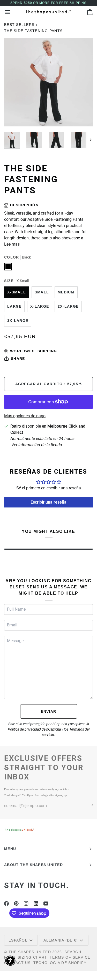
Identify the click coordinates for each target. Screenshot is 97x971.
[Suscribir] (88, 805)
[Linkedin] (36, 903)
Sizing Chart (32, 957)
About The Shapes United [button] (33, 865)
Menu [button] (10, 849)
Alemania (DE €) (60, 940)
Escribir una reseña (48, 502)
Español (18, 940)
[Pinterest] (16, 903)
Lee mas (12, 244)
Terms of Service (70, 957)
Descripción (24, 205)
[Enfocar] (13, 116)
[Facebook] (6, 903)
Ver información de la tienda (36, 444)
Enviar (48, 711)
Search (72, 952)
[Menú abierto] (12, 12)
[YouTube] (45, 903)
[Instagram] (26, 903)
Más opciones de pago (25, 415)
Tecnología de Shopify (59, 963)
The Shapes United (30, 952)
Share (18, 358)
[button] (10, 960)
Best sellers (19, 24)
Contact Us (17, 963)
